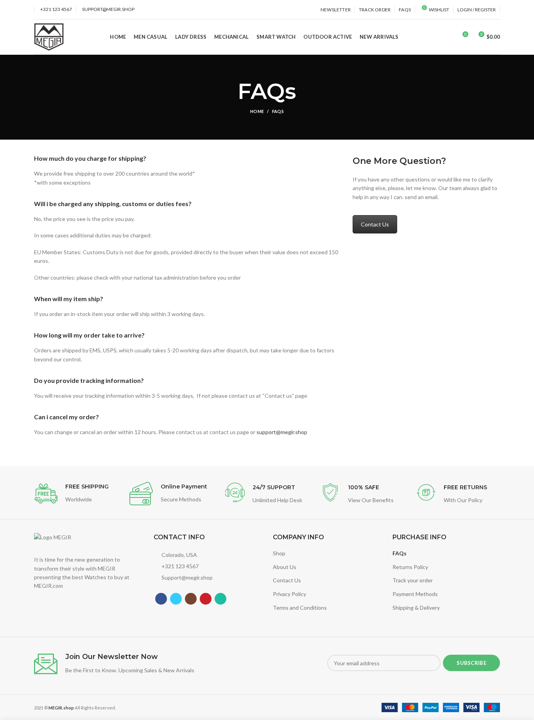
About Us (284, 567)
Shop (279, 553)
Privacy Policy (289, 594)
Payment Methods (415, 594)
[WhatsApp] (220, 599)
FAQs (399, 553)
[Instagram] (191, 599)
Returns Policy (410, 567)
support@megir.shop (281, 432)
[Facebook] (161, 599)
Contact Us (375, 224)
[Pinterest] (205, 599)
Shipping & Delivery (416, 607)
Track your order (412, 580)
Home (257, 111)
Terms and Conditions (300, 607)
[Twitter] (176, 599)
